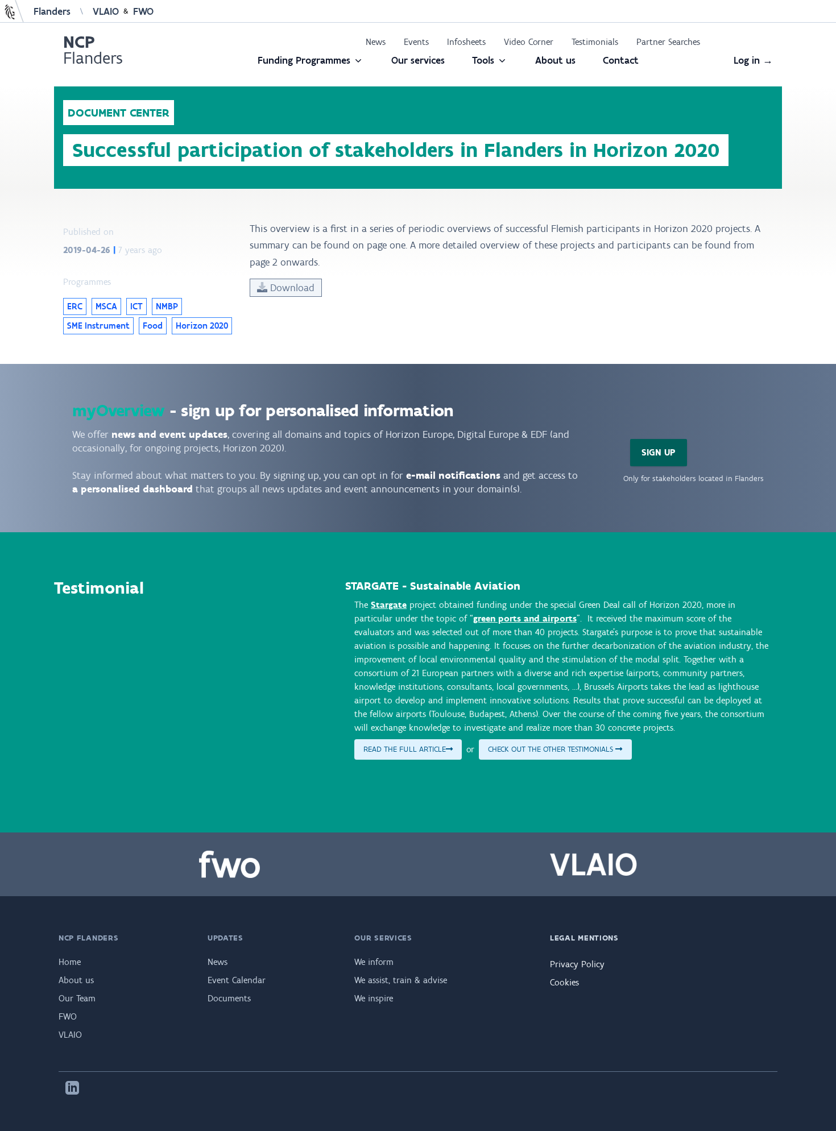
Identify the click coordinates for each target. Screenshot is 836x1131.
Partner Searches (668, 41)
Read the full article (404, 749)
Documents (229, 998)
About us (555, 60)
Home (70, 961)
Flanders (52, 11)
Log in (753, 60)
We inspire (373, 998)
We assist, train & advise (400, 980)
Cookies (564, 982)
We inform (374, 961)
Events (416, 41)
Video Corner (528, 41)
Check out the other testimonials (551, 749)
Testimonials (595, 41)
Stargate (389, 604)
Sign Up (659, 452)
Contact (621, 60)
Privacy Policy (577, 964)
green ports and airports (525, 618)
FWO (143, 11)
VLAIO (106, 11)
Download (290, 287)
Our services (418, 60)
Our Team (77, 998)
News (376, 41)
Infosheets (466, 41)
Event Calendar (237, 980)
